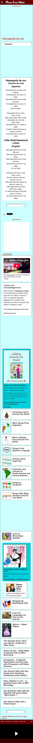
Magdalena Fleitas (22, 291)
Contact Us (8, 721)
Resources (23, 721)
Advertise (15, 721)
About (2, 721)
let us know (11, 275)
